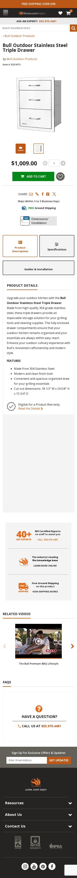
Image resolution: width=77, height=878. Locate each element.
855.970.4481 (51, 726)
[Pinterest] (43, 866)
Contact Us (15, 826)
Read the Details (29, 408)
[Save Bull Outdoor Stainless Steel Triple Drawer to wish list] (60, 176)
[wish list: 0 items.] (60, 13)
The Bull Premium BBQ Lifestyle (38, 663)
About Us (13, 814)
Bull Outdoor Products (19, 36)
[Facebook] (52, 866)
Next (72, 646)
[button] (31, 194)
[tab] (20, 246)
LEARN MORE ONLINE (45, 565)
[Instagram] (25, 866)
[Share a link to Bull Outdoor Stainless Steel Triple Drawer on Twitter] (54, 194)
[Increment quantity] (63, 163)
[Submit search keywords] (73, 28)
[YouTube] (34, 866)
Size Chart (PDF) (23, 503)
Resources (14, 802)
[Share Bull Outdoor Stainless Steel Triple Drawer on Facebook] (43, 194)
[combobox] (38, 28)
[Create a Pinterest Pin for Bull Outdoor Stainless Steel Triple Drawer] (48, 194)
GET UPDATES (58, 760)
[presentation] (38, 149)
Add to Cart (36, 176)
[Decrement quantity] (45, 163)
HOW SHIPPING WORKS (45, 591)
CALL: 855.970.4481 (47, 539)
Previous (4, 646)
